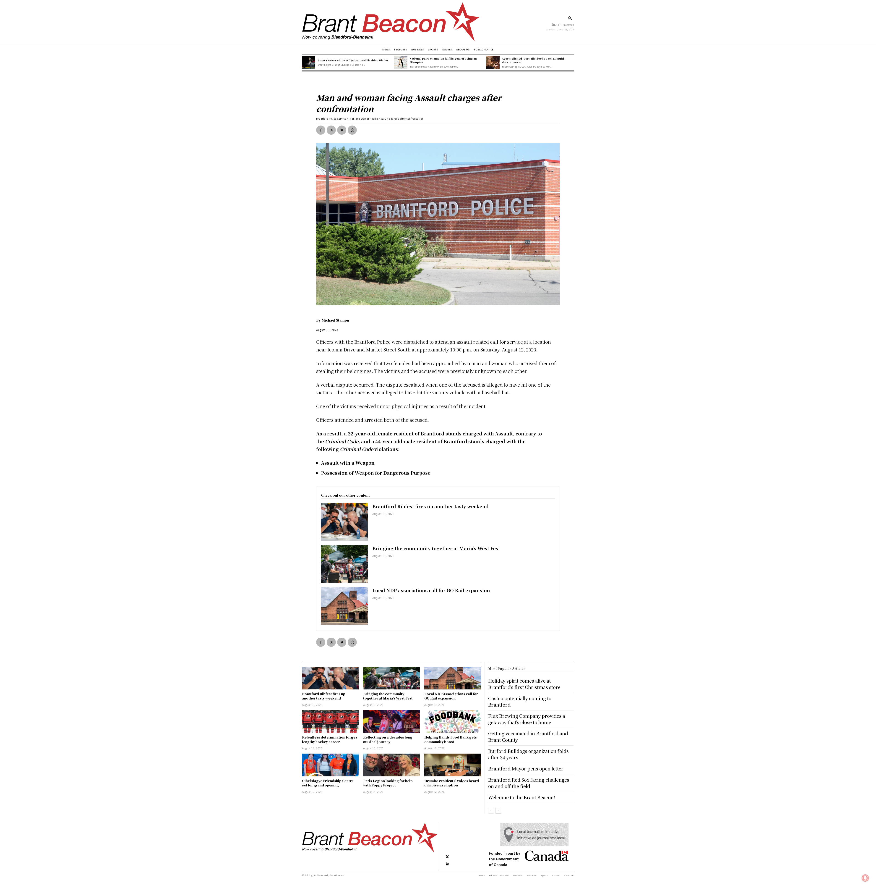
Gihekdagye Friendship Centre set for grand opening (328, 783)
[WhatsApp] (352, 130)
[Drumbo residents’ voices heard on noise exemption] (452, 765)
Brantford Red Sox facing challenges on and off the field (528, 782)
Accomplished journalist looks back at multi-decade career (533, 60)
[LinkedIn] (447, 864)
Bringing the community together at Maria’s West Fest (436, 548)
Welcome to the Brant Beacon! (521, 797)
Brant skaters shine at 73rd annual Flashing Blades (353, 60)
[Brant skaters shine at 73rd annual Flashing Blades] (308, 62)
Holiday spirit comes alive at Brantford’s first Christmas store (524, 683)
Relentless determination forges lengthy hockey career (329, 739)
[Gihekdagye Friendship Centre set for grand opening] (330, 765)
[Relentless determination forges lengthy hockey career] (330, 721)
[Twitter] (331, 130)
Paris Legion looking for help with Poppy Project (388, 783)
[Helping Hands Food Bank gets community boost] (452, 721)
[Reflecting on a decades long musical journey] (391, 721)
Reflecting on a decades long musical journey (387, 739)
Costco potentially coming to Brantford (519, 701)
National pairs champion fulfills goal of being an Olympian (443, 60)
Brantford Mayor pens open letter (525, 768)
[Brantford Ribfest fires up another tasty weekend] (344, 522)
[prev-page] (491, 811)
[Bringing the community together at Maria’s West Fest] (344, 564)
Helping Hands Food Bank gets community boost (450, 739)
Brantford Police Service (331, 118)
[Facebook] (320, 130)
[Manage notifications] (865, 878)
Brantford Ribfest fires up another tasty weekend (430, 506)
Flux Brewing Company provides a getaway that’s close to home (526, 719)
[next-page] (498, 811)
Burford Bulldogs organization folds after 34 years (528, 754)
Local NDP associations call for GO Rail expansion (431, 590)
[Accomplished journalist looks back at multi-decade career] (493, 62)
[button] (570, 18)
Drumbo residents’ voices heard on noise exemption (451, 783)
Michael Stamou (335, 320)
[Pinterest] (341, 130)
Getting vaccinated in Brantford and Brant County (528, 736)
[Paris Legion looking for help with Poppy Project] (391, 765)
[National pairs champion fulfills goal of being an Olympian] (400, 62)
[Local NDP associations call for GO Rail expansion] (344, 606)
